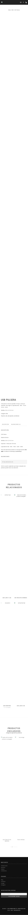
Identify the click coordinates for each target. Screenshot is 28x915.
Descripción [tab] (5, 424)
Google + (3, 883)
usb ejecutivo (11, 416)
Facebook (3, 881)
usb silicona (16, 416)
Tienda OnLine (4, 865)
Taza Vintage (7, 839)
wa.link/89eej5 (18, 451)
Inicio (9, 10)
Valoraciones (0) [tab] (16, 424)
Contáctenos (4, 870)
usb (6, 416)
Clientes (2, 869)
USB (12, 10)
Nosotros (3, 867)
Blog (2, 879)
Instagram (3, 885)
